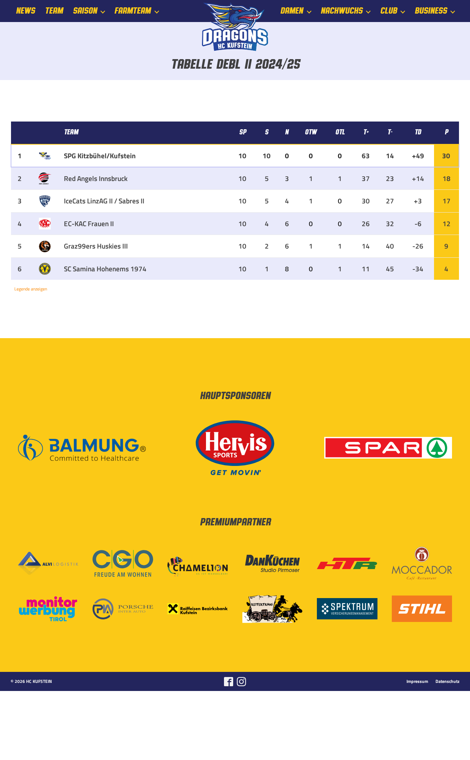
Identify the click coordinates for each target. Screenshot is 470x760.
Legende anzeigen (30, 288)
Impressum (417, 681)
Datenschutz (447, 681)
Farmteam (132, 10)
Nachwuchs (341, 10)
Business (431, 10)
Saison (85, 10)
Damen (291, 10)
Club (388, 10)
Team (54, 10)
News (25, 10)
